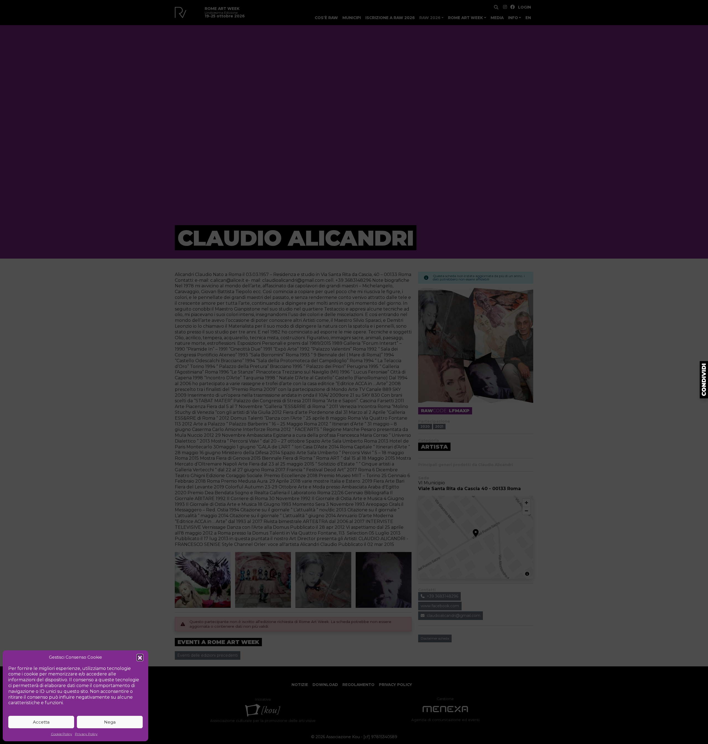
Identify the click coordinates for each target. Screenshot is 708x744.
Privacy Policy (86, 734)
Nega (110, 722)
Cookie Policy (61, 734)
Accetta (41, 722)
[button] (140, 657)
